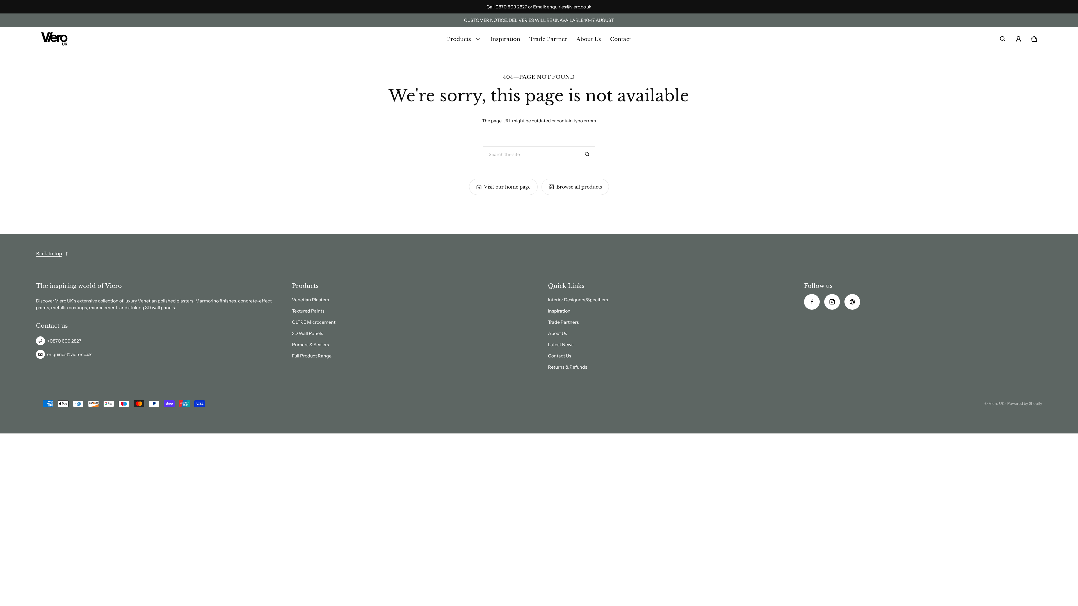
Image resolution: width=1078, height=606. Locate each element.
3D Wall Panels (307, 333)
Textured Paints (308, 311)
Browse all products (579, 187)
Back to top (49, 253)
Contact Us (559, 356)
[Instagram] (832, 302)
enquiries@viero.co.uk (569, 7)
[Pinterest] (852, 302)
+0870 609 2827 (64, 341)
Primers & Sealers (310, 344)
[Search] (587, 154)
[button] (1003, 39)
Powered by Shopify (1024, 403)
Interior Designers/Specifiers (578, 299)
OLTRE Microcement (313, 322)
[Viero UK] (54, 38)
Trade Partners (563, 322)
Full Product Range (312, 356)
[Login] (1018, 39)
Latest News (561, 344)
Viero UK (996, 403)
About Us (588, 39)
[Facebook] (812, 302)
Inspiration (505, 39)
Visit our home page (507, 187)
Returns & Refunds (567, 367)
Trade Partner (548, 39)
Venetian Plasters (310, 299)
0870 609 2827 (511, 7)
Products (459, 39)
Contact (620, 39)
